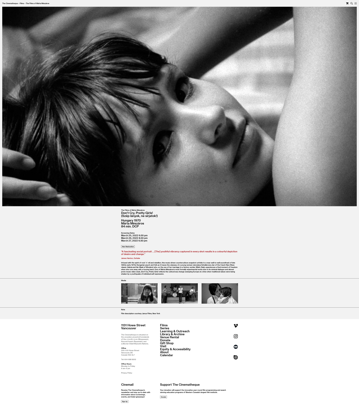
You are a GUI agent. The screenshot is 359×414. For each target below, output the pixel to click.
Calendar (166, 355)
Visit (163, 346)
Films (22, 3)
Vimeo (236, 326)
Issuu (236, 357)
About (164, 352)
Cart (347, 3)
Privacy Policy (126, 373)
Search (351, 3)
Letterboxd (236, 347)
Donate (165, 340)
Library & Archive (172, 334)
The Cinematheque (10, 3)
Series (164, 328)
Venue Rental (169, 337)
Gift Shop (167, 343)
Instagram (236, 336)
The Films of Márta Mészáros (37, 3)
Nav (355, 3)
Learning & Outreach (175, 331)
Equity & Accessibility (175, 349)
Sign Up (125, 401)
